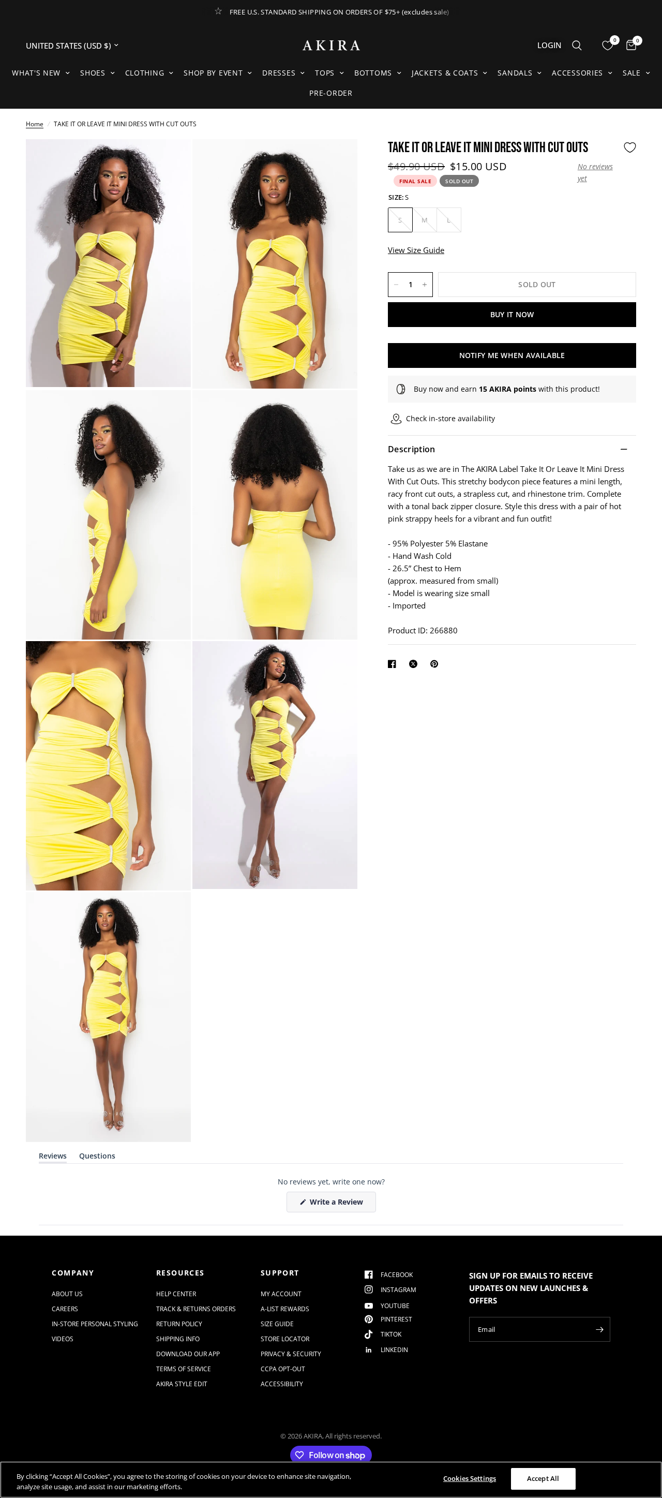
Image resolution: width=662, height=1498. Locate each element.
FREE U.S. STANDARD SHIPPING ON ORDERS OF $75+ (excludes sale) (339, 12)
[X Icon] (415, 664)
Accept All (543, 1478)
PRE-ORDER (330, 93)
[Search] (577, 45)
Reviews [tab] (53, 1157)
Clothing (144, 73)
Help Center (176, 1293)
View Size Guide (416, 250)
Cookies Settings (469, 1478)
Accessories (577, 73)
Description (411, 449)
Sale (632, 73)
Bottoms (373, 73)
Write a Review (338, 1204)
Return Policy (179, 1323)
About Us (67, 1293)
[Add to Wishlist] (630, 147)
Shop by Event (213, 73)
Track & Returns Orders (196, 1308)
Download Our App (188, 1353)
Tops (325, 73)
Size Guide (277, 1323)
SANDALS (515, 73)
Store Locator (285, 1338)
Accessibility (282, 1384)
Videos (62, 1338)
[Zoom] (169, 161)
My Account (281, 1293)
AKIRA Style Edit (181, 1384)
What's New (36, 73)
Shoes (93, 73)
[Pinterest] (436, 664)
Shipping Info (178, 1338)
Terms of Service (183, 1368)
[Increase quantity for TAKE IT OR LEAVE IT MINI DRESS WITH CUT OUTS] (424, 284)
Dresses (278, 73)
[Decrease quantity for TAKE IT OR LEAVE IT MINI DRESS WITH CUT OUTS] (396, 284)
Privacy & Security (291, 1353)
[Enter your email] (600, 1329)
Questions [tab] (97, 1157)
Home (34, 124)
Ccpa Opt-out (283, 1368)
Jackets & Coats (445, 73)
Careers (65, 1308)
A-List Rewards (285, 1308)
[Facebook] (394, 664)
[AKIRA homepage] (331, 45)
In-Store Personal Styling (95, 1323)
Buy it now (512, 314)
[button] (598, 172)
